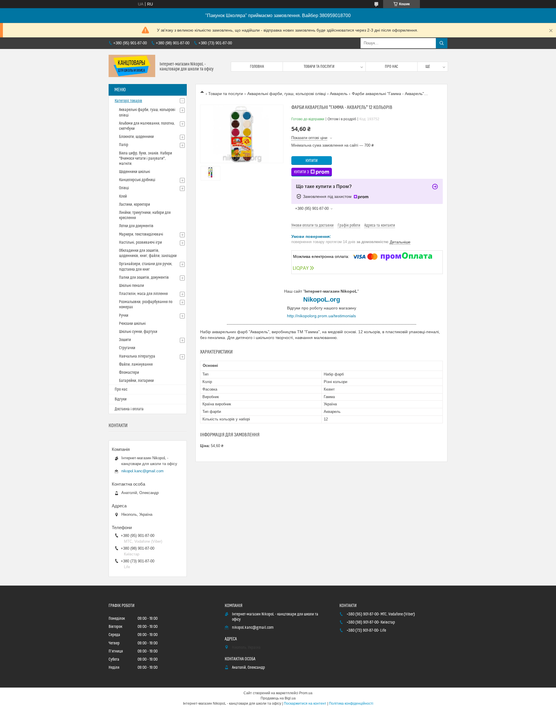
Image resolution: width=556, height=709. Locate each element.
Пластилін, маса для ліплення (143, 293)
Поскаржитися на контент (305, 703)
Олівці (124, 188)
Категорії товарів (128, 101)
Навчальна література (137, 356)
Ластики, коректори (134, 204)
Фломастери (129, 372)
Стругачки (127, 348)
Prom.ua (305, 693)
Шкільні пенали (131, 285)
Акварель (339, 93)
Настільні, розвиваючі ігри (140, 242)
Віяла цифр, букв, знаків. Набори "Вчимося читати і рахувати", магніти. (145, 158)
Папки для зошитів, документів (144, 277)
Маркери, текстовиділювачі (141, 234)
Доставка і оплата (129, 409)
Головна (257, 66)
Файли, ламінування (136, 364)
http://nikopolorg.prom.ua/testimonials (321, 316)
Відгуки (121, 399)
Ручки (123, 315)
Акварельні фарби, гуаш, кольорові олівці (286, 93)
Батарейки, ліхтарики (136, 380)
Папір (123, 145)
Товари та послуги (319, 66)
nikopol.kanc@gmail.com (142, 471)
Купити (312, 160)
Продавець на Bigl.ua (278, 698)
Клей (123, 196)
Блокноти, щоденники (136, 136)
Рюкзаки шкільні (132, 323)
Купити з (301, 172)
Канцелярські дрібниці (137, 180)
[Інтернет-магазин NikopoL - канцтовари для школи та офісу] (132, 66)
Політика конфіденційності (351, 703)
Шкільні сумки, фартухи (138, 331)
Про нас (391, 66)
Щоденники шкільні (134, 171)
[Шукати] (441, 43)
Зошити (125, 340)
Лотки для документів (136, 226)
